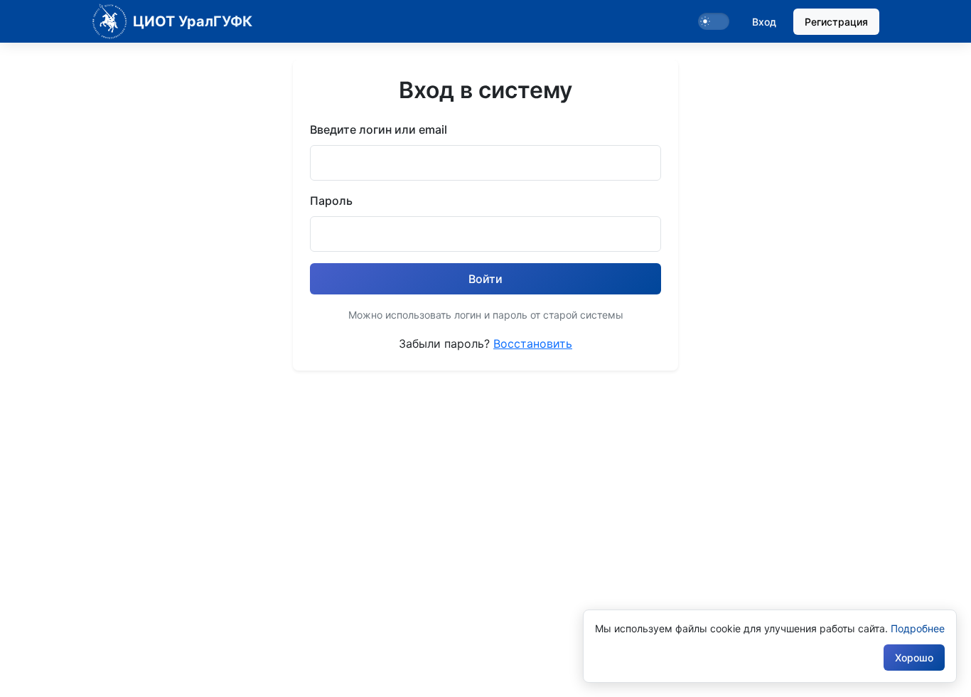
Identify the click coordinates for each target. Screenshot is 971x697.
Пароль (331, 200)
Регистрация (836, 22)
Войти (485, 279)
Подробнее (918, 628)
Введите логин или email (378, 129)
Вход (764, 22)
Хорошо (914, 657)
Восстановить (532, 343)
